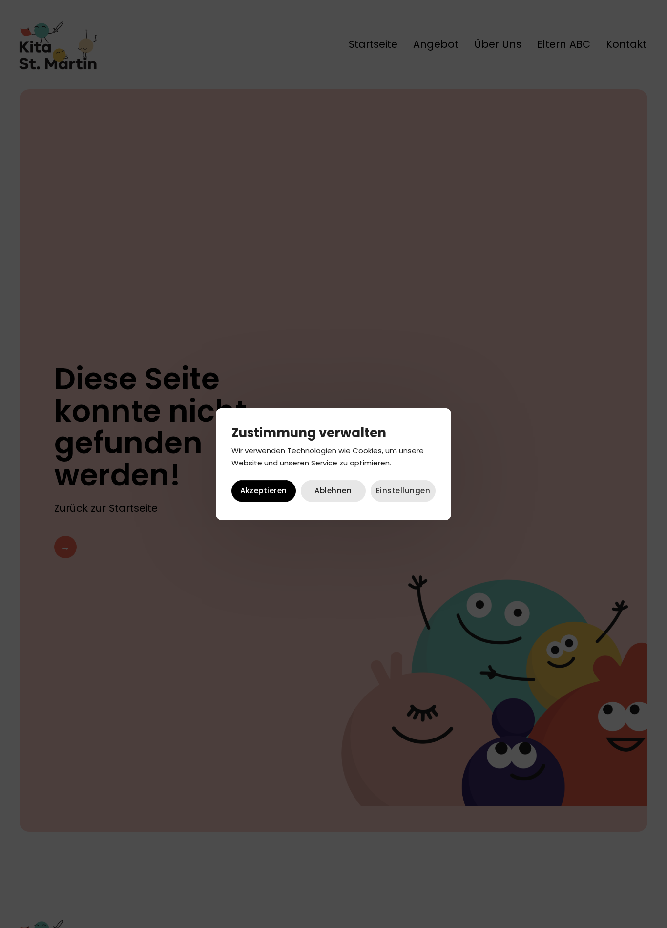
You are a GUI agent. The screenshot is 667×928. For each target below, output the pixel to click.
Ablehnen (333, 490)
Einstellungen (403, 490)
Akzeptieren (263, 490)
